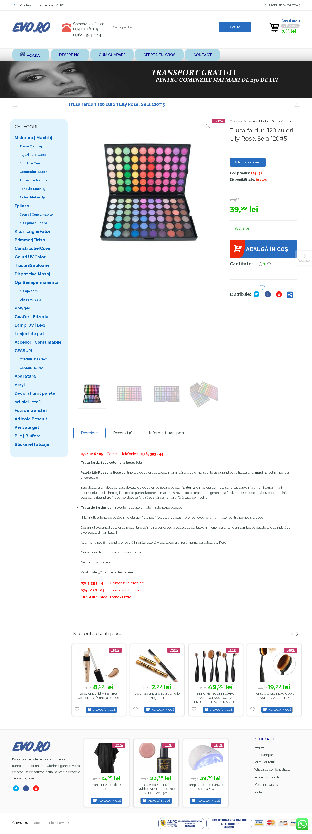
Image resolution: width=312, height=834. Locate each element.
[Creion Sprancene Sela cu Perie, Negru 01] (157, 665)
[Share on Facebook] (269, 294)
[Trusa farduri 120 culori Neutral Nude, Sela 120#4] (297, 104)
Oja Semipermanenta (36, 282)
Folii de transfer (31, 410)
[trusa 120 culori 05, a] (148, 193)
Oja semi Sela (30, 299)
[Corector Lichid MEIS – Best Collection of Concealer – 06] (99, 665)
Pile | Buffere (28, 435)
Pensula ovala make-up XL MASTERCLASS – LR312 (274, 696)
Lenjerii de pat (29, 333)
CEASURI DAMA (31, 368)
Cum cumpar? (112, 55)
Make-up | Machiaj (257, 121)
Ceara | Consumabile (36, 214)
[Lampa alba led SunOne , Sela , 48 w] (205, 758)
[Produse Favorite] (262, 287)
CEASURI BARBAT (33, 359)
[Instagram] (280, 294)
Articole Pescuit (31, 418)
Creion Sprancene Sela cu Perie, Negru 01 (157, 696)
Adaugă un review (248, 162)
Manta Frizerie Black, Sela (106, 787)
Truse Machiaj (282, 121)
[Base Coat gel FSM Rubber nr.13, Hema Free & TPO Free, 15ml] (156, 758)
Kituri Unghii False (33, 231)
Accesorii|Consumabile (38, 342)
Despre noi (70, 55)
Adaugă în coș (267, 249)
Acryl (20, 384)
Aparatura (25, 376)
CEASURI (23, 350)
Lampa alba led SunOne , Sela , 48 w (205, 787)
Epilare (22, 205)
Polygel (22, 308)
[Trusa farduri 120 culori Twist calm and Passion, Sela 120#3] (15, 104)
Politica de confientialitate (272, 769)
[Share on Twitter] (257, 294)
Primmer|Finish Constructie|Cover (33, 244)
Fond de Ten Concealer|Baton (33, 167)
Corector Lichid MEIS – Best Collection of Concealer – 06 (98, 696)
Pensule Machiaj (33, 189)
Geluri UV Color (30, 256)
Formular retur (264, 762)
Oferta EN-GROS (159, 55)
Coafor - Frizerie (31, 316)
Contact (202, 55)
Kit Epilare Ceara (33, 223)
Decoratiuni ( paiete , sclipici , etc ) (36, 397)
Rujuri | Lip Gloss (33, 155)
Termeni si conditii (267, 777)
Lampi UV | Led (30, 325)
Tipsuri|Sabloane (32, 265)
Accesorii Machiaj (34, 180)
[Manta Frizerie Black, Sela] (106, 758)
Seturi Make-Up (32, 197)
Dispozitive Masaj (32, 274)
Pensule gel (27, 427)
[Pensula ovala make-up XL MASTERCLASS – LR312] (274, 665)
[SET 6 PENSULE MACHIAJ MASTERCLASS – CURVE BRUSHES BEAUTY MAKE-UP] (216, 665)
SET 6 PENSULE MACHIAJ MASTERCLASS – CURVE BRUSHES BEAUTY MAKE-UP (215, 698)
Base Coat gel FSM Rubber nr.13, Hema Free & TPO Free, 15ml (156, 789)
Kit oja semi (29, 291)
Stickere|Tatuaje (32, 444)
